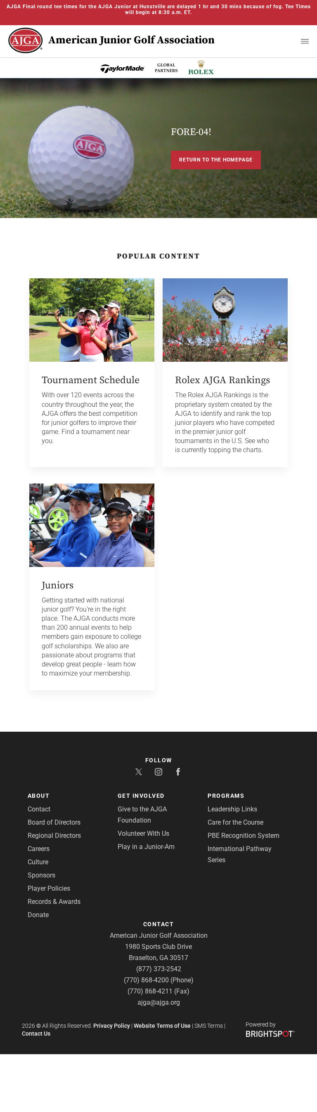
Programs (226, 795)
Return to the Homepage (216, 160)
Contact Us (36, 1033)
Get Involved (141, 795)
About (39, 795)
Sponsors (41, 875)
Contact (39, 809)
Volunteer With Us (143, 833)
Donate (38, 915)
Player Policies (49, 888)
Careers (39, 849)
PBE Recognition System (243, 835)
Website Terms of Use (162, 1025)
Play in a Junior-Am (146, 847)
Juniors (57, 585)
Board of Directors (54, 822)
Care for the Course (235, 822)
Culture (38, 862)
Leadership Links (232, 809)
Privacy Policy (111, 1025)
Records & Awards (54, 902)
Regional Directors (54, 835)
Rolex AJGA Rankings (222, 380)
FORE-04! (191, 132)
